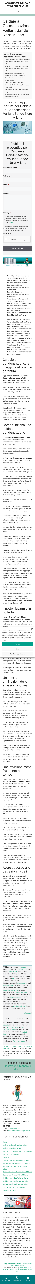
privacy (11, 223)
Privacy (7, 213)
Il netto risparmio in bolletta (14, 82)
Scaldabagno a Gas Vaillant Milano (15, 1178)
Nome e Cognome (10, 167)
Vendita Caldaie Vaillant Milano (14, 1187)
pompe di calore (15, 997)
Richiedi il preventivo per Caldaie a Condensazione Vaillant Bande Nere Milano (17, 68)
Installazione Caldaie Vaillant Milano (16, 1160)
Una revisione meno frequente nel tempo (16, 91)
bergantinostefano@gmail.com (19, 1131)
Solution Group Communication (19, 1270)
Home (5, 1142)
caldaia (6, 1025)
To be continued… (19, 1041)
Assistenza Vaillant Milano (12, 1148)
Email (6, 185)
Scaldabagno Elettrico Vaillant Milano (16, 1181)
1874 (14, 978)
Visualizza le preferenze (17, 654)
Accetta (17, 644)
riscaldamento (22, 983)
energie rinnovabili (21, 992)
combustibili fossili (20, 1006)
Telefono (7, 176)
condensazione (12, 1027)
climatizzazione (8, 985)
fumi (13, 1029)
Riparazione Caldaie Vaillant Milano (15, 1175)
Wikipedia (27, 1013)
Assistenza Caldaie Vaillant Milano (15, 1145)
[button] (32, 629)
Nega (17, 649)
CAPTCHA (7, 234)
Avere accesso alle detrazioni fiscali (17, 94)
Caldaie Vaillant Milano (11, 1154)
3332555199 (14, 1128)
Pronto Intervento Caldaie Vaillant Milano (17, 1172)
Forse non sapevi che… (12, 96)
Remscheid (13, 972)
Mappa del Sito (19, 1265)
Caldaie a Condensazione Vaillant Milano (17, 1151)
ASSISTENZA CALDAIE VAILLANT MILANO (17, 4)
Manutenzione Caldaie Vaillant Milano (16, 1163)
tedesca (23, 967)
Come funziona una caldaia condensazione (14, 79)
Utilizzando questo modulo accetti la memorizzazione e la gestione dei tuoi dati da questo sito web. (16, 228)
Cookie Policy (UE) (9, 1190)
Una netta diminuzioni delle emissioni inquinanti (17, 86)
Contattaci (6, 1157)
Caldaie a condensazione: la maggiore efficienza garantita (15, 74)
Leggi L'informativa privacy (12, 1263)
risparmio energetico (10, 990)
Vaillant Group (22, 969)
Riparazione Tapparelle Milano (18, 1067)
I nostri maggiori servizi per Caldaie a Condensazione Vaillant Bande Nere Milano (17, 61)
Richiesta (7, 193)
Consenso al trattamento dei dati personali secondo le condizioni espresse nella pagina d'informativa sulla (16, 220)
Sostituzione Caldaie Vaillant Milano (15, 1184)
